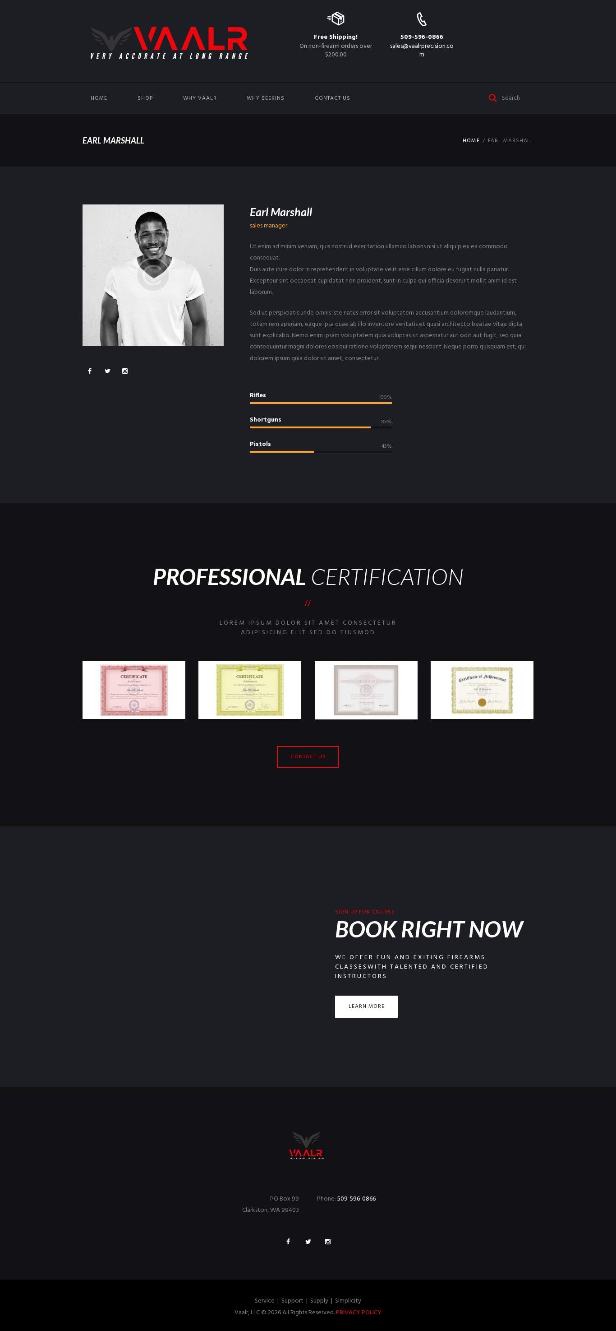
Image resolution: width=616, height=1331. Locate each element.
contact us (308, 756)
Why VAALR (200, 98)
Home (99, 98)
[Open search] (493, 97)
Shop (145, 98)
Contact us (332, 98)
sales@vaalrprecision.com (422, 50)
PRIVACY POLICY (359, 1313)
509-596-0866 (421, 37)
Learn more (367, 1006)
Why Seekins (266, 98)
